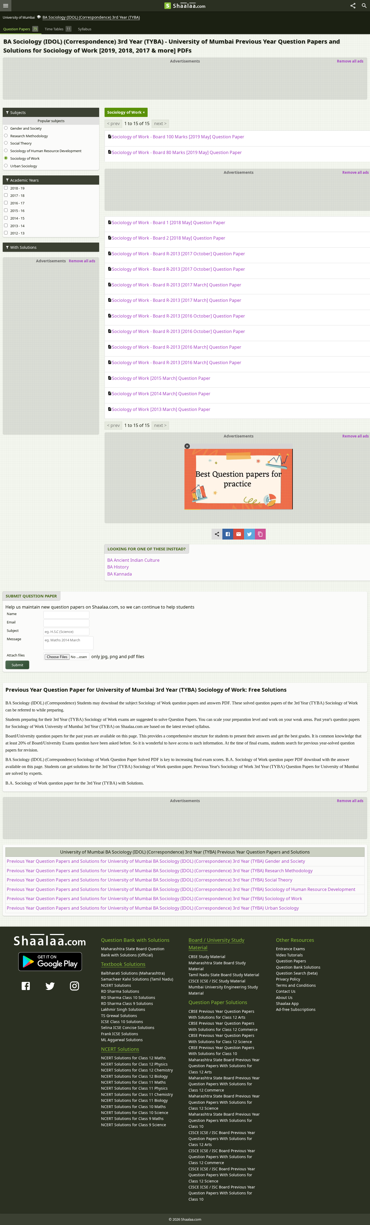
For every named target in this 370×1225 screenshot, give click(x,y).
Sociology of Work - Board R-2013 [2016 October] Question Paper (178, 316)
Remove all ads (350, 61)
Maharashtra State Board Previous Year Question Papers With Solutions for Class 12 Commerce (224, 1084)
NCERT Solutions (116, 985)
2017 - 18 (16, 195)
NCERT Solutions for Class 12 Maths (133, 1057)
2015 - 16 (16, 210)
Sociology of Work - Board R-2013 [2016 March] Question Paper (176, 347)
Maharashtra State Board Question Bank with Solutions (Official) (132, 951)
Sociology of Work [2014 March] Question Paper (161, 394)
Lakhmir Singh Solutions (123, 1009)
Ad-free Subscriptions (296, 1009)
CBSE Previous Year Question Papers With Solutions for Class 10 (221, 1050)
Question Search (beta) (296, 973)
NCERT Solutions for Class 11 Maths (133, 1082)
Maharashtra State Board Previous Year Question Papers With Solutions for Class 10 (224, 1120)
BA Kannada (119, 574)
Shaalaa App (287, 1003)
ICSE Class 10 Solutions (122, 1021)
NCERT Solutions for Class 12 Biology (134, 1076)
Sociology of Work (24, 158)
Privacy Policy (288, 979)
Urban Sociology (23, 166)
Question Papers (291, 960)
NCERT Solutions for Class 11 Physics (134, 1088)
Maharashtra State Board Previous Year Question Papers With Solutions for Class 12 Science (224, 1102)
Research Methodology (28, 135)
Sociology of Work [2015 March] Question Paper (161, 378)
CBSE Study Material (207, 956)
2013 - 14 (16, 225)
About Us (284, 997)
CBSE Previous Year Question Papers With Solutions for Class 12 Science (221, 1038)
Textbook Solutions (123, 964)
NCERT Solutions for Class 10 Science (134, 1112)
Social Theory (20, 143)
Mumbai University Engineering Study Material (223, 989)
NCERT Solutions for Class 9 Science (133, 1124)
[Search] (364, 5)
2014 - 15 (16, 218)
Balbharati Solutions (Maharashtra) (133, 973)
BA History (118, 567)
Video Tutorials (289, 955)
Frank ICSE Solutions (119, 1033)
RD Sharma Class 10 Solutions (128, 997)
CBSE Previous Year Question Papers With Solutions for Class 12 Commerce (223, 1026)
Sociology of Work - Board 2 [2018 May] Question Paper (168, 238)
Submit (17, 664)
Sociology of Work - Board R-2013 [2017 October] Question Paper (178, 254)
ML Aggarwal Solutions (122, 1039)
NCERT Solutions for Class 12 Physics (134, 1064)
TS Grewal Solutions (119, 1015)
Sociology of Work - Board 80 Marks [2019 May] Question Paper (177, 152)
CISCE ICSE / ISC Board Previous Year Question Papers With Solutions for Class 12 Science (222, 1175)
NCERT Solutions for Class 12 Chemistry (137, 1070)
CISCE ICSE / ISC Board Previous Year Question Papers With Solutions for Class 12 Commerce (222, 1156)
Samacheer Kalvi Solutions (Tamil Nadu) (137, 979)
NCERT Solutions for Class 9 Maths (132, 1118)
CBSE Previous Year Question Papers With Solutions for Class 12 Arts (221, 1014)
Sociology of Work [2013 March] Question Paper (161, 409)
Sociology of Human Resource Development (45, 150)
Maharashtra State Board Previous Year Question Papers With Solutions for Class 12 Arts (224, 1065)
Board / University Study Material (216, 944)
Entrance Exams (290, 948)
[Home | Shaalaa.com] (167, 5)
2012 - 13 (16, 233)
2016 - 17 (16, 203)
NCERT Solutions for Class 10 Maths (133, 1106)
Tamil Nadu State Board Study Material (224, 974)
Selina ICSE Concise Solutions (127, 1027)
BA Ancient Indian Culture (133, 560)
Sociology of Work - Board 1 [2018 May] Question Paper (168, 223)
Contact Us (286, 991)
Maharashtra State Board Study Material (217, 965)
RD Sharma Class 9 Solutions (127, 1003)
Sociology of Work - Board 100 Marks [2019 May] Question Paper (178, 137)
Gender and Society (25, 128)
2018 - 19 (16, 188)
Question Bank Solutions (298, 967)
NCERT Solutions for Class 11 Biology (134, 1100)
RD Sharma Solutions (120, 991)
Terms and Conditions (296, 985)
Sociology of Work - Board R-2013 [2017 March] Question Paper (176, 285)
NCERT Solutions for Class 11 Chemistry (137, 1094)
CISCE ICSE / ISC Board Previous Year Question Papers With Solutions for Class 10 (222, 1193)
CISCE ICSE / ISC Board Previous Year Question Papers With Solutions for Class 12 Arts (222, 1138)
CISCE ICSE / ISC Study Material (217, 981)
